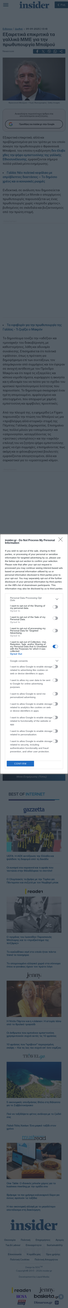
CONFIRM (20, 763)
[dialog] (34, 654)
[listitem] (34, 599)
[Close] (61, 540)
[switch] (55, 607)
